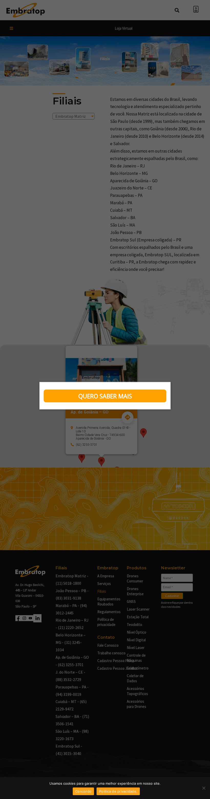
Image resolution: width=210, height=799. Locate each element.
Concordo (83, 791)
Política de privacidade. (118, 791)
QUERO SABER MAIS (105, 396)
